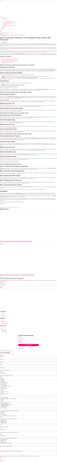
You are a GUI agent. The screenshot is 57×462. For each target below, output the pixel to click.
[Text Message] (28, 373)
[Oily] (28, 376)
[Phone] (28, 372)
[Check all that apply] (28, 439)
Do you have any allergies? (4, 426)
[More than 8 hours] (28, 414)
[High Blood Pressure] (28, 421)
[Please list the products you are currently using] (28, 398)
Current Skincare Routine (4, 397)
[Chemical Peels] (28, 440)
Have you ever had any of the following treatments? (8, 438)
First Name (1, 356)
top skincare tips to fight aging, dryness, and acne (26, 101)
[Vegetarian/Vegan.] (28, 406)
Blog (2, 29)
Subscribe (2, 286)
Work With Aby (5, 19)
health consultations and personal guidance (32, 54)
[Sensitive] (28, 379)
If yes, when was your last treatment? (6, 443)
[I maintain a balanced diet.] (28, 405)
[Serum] (28, 401)
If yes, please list (2, 429)
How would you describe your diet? (5, 402)
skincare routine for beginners (43, 48)
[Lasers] (28, 441)
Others (1, 394)
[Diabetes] (28, 420)
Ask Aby (3, 17)
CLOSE (2, 461)
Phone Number (2, 367)
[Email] (28, 371)
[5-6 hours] (28, 412)
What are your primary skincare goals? (6, 446)
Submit (2, 459)
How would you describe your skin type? (6, 375)
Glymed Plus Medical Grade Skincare (9, 25)
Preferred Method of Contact (4, 370)
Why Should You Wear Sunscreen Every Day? (9, 60)
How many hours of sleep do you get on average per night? (9, 410)
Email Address (20, 340)
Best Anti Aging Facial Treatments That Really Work (16, 241)
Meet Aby (3, 27)
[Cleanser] (28, 399)
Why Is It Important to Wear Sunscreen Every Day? (10, 61)
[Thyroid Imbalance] (28, 422)
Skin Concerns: (2, 380)
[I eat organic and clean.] (28, 403)
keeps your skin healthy (17, 48)
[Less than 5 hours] (28, 411)
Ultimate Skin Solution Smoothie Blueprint (10, 22)
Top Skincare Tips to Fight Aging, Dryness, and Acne (33, 144)
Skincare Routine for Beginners (5, 139)
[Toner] (28, 400)
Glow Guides (5, 24)
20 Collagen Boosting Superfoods (8, 23)
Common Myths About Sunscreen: (7, 62)
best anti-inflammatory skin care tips (17, 106)
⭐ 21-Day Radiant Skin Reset (8, 21)
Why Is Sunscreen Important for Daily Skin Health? (10, 59)
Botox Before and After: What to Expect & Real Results (17, 275)
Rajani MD (5, 26)
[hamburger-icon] (0, 16)
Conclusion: (3, 63)
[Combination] (28, 378)
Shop (2, 20)
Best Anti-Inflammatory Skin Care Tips (20, 150)
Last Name (1, 359)
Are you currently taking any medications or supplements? (9, 432)
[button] (28, 204)
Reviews (3, 28)
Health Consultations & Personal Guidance (32, 90)
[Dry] (28, 377)
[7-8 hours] (28, 413)
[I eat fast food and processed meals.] (28, 404)
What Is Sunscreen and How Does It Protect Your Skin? (10, 58)
